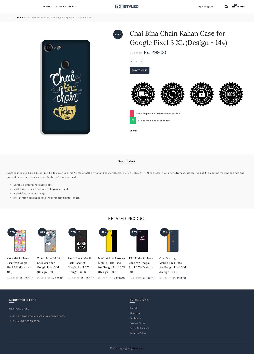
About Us (135, 313)
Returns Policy (138, 333)
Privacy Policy (137, 323)
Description (127, 161)
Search (134, 308)
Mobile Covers (65, 6)
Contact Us (136, 318)
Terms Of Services (139, 328)
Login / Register (205, 6)
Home (46, 6)
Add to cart (139, 70)
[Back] (9, 17)
